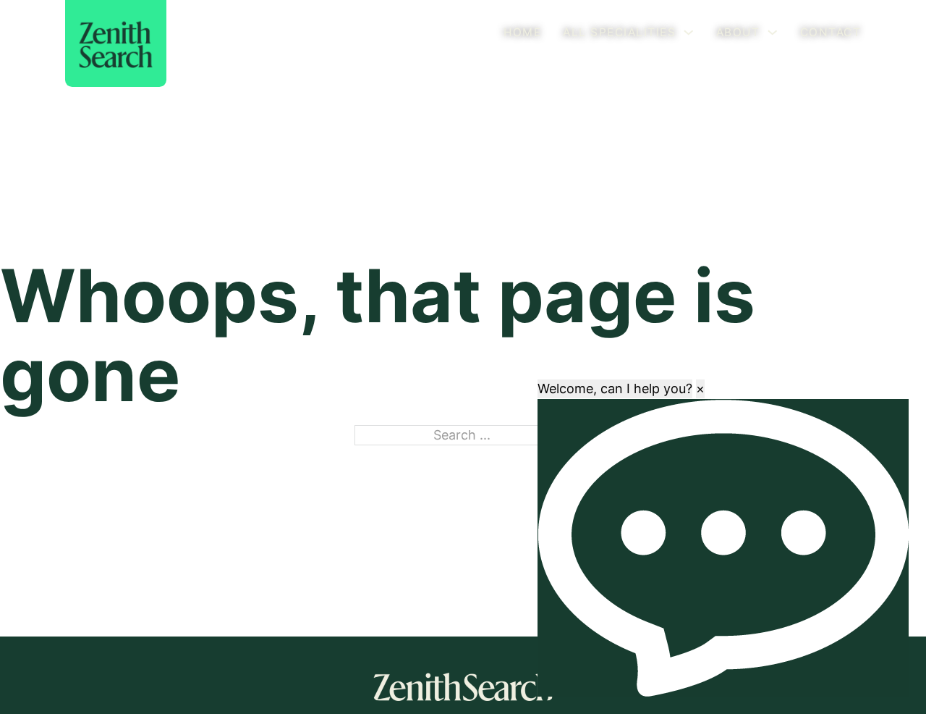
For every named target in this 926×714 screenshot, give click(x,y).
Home (522, 32)
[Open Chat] (723, 548)
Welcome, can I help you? (615, 388)
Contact (831, 32)
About (738, 32)
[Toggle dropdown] (688, 32)
